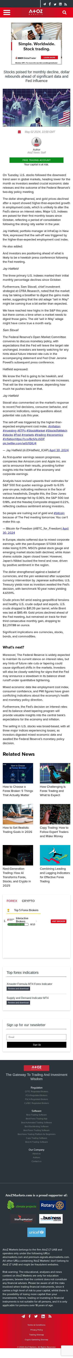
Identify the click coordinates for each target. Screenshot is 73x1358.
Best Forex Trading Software (36, 1130)
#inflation (54, 426)
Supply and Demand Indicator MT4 (28, 998)
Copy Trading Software (36, 1138)
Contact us (36, 1161)
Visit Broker (58, 921)
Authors (36, 1157)
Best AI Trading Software (36, 1142)
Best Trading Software (36, 1115)
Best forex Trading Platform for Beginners (37, 1134)
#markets (28, 435)
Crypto (28, 901)
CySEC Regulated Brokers (36, 1103)
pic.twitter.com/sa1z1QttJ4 (19, 443)
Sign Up (37, 1044)
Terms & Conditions (36, 1325)
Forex (12, 901)
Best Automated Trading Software (36, 1122)
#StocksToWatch (56, 430)
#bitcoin (59, 513)
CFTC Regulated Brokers (36, 1091)
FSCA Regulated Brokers (36, 1099)
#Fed (17, 435)
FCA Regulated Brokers (36, 1095)
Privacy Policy (36, 1330)
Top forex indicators (23, 972)
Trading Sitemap (36, 1335)
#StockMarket (35, 430)
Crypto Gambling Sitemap (36, 1339)
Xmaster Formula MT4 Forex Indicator (29, 984)
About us (36, 1153)
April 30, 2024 (59, 450)
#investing (9, 430)
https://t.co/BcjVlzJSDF (30, 439)
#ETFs (21, 430)
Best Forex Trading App (36, 1119)
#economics (55, 435)
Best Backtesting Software (37, 1126)
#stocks (8, 435)
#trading (40, 435)
